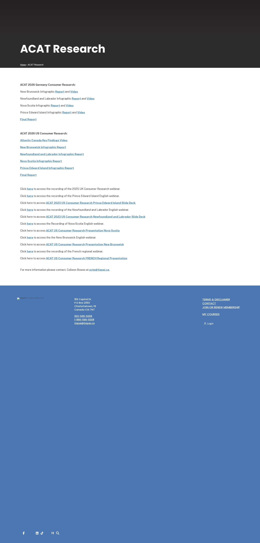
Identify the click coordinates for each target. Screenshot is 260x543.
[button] (214, 218)
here (30, 237)
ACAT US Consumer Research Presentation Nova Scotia (83, 230)
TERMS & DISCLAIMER (216, 299)
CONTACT (209, 303)
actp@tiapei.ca (99, 269)
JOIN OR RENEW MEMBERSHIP (221, 307)
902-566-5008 (83, 316)
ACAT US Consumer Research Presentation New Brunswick (85, 244)
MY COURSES (211, 314)
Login (236, 218)
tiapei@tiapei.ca (84, 323)
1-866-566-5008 (84, 319)
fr (220, 218)
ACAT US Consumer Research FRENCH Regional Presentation (86, 258)
